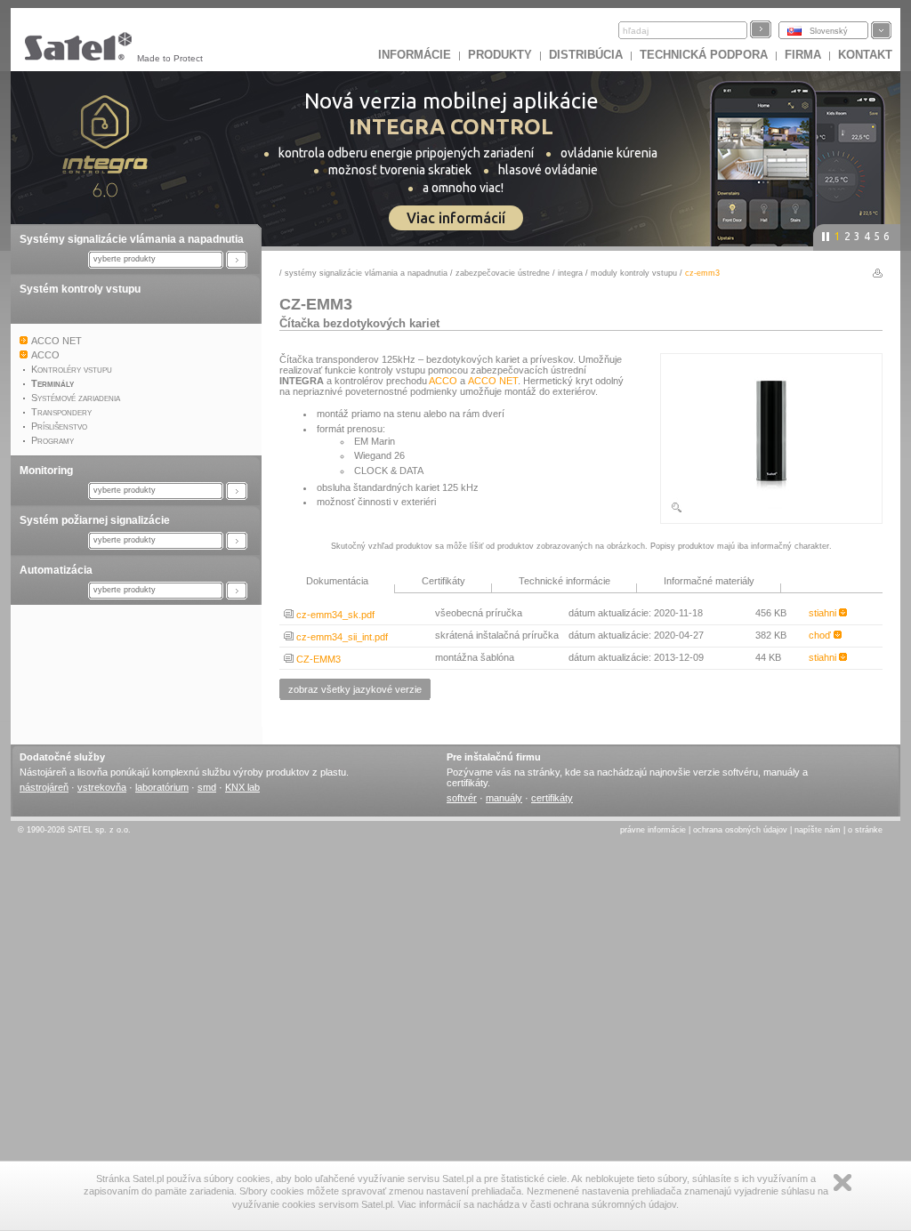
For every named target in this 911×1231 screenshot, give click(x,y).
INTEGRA (570, 273)
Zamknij (842, 1182)
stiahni (824, 612)
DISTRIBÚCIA (586, 54)
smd (207, 787)
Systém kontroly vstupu (80, 289)
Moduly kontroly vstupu (634, 273)
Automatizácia (56, 570)
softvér (462, 798)
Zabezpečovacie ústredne (503, 273)
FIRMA (803, 54)
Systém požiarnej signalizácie (95, 520)
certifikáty (552, 798)
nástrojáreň (44, 787)
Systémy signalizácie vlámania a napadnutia (132, 239)
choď (821, 635)
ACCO (443, 380)
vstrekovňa (101, 787)
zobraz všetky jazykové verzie (355, 689)
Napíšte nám (817, 829)
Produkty (500, 54)
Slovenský (829, 31)
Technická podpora (704, 54)
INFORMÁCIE (414, 54)
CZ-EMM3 (317, 659)
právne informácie (653, 829)
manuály (504, 798)
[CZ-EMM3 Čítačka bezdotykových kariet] (771, 510)
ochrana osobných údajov (740, 829)
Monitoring (46, 470)
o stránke (865, 829)
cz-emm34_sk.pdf (334, 614)
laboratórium (162, 787)
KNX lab (242, 787)
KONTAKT (865, 54)
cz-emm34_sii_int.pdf (341, 637)
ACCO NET (493, 380)
